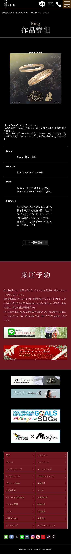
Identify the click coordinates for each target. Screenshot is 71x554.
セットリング (43, 462)
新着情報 (41, 504)
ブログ (40, 490)
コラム (9, 511)
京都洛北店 (11, 490)
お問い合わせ (12, 518)
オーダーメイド (13, 476)
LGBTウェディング (45, 476)
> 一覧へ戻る (35, 242)
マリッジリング (44, 469)
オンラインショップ (46, 525)
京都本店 (41, 483)
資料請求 (41, 511)
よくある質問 (12, 504)
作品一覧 (33, 13)
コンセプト (42, 455)
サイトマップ (12, 525)
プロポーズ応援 (13, 483)
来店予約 (41, 518)
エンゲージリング (14, 469)
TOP (8, 455)
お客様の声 (42, 497)
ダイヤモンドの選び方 (15, 497)
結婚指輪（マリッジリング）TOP (14, 13)
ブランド (10, 462)
